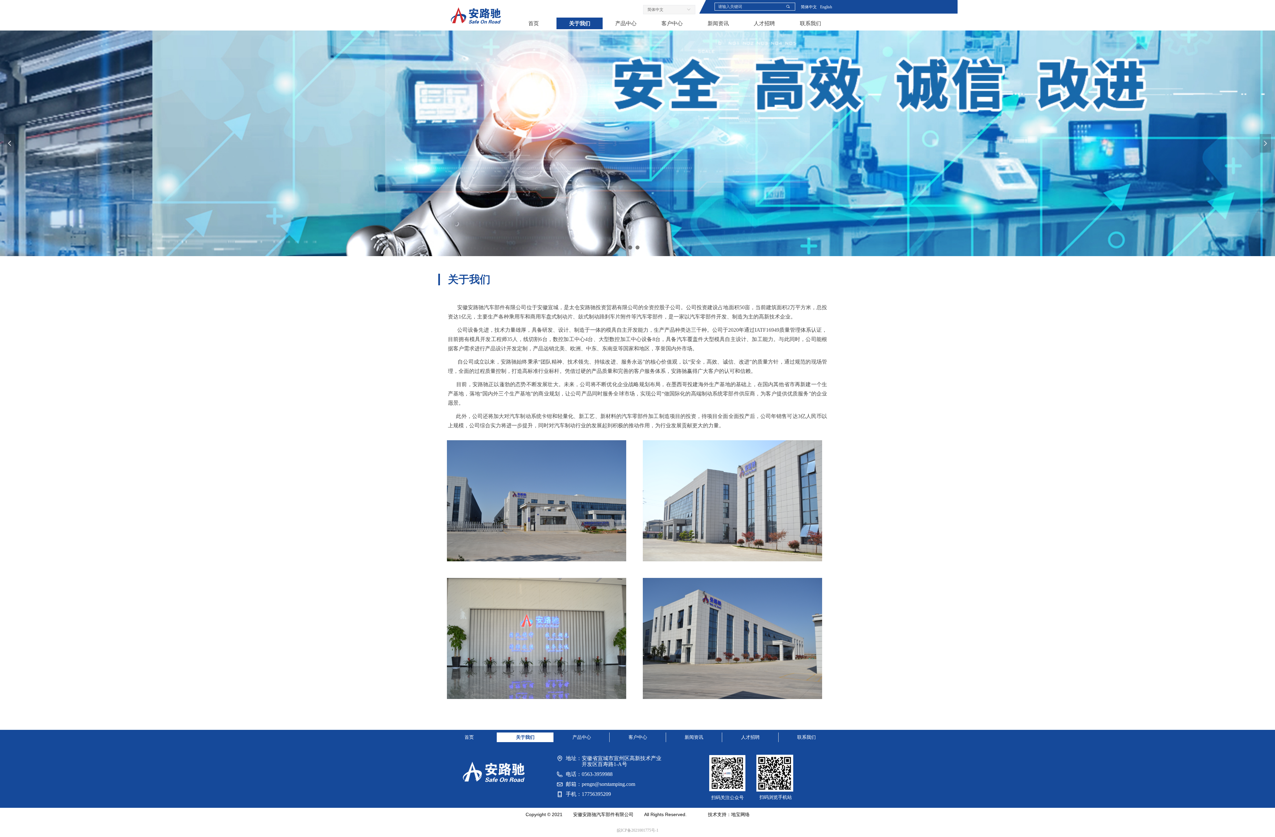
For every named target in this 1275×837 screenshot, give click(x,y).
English (826, 7)
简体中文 (809, 7)
